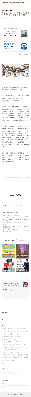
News (11, 212)
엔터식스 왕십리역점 (7, 336)
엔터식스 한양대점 (7, 352)
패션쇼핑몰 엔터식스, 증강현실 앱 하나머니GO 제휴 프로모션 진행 (12, 216)
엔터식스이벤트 (6, 331)
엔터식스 (17, 336)
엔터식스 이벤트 (6, 355)
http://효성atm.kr (9, 41)
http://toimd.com (9, 28)
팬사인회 (4, 334)
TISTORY (16, 394)
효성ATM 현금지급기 (10, 44)
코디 (3, 360)
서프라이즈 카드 (17, 331)
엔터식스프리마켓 (6, 344)
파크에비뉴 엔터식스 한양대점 (10, 350)
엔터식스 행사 (17, 344)
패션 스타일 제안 (6, 339)
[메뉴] (29, 3)
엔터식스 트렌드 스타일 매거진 (11, 286)
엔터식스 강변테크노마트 (8, 329)
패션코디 (11, 347)
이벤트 (26, 355)
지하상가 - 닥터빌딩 (10, 31)
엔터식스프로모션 (6, 357)
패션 (15, 339)
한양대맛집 (26, 331)
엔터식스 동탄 (20, 347)
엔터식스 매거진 (13, 334)
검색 (27, 372)
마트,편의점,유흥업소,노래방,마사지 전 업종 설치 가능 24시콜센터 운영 (10, 47)
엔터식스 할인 (21, 329)
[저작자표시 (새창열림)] (20, 205)
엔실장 (25, 344)
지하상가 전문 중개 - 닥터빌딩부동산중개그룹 (10, 35)
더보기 (3, 363)
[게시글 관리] (10, 205)
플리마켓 (4, 347)
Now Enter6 (6, 212)
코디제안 (16, 352)
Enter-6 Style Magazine (11, 283)
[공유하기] (8, 205)
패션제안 (26, 357)
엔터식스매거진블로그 (8, 342)
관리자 (21, 394)
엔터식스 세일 (17, 357)
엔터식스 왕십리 (11, 360)
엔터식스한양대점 (17, 355)
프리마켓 (18, 342)
